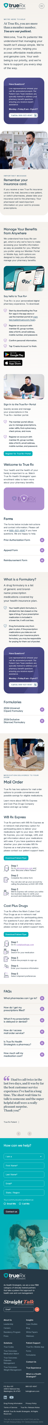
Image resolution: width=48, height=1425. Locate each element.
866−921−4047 (17, 530)
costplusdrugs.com (25, 944)
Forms (28, 1351)
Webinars (30, 1336)
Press (6, 1336)
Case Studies (31, 1324)
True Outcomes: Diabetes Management (10, 1360)
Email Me (11, 1203)
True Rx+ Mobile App (35, 1347)
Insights (29, 1320)
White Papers (32, 1332)
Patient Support (33, 1343)
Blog (28, 1328)
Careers (7, 1328)
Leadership (8, 1324)
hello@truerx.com (32, 1391)
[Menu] (41, 6)
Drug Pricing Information (13, 1403)
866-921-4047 (31, 1386)
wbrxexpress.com (24, 868)
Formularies (31, 1355)
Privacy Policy (31, 1403)
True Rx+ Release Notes (30, 1407)
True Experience (33, 1368)
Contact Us (31, 1362)
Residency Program (12, 1332)
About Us (8, 1320)
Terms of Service (10, 1407)
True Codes (9, 1347)
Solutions (8, 1343)
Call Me (26, 1203)
